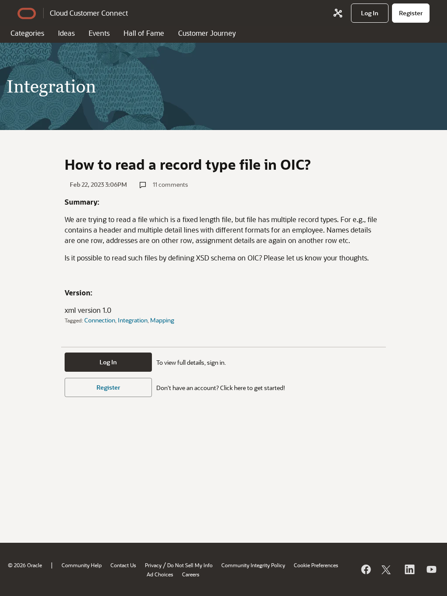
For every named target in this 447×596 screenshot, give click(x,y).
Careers (190, 574)
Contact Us (123, 565)
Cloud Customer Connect (89, 12)
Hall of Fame (144, 33)
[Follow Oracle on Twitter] (387, 569)
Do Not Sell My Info (190, 565)
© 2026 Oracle (25, 565)
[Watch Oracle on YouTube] (431, 569)
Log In (108, 362)
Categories (27, 33)
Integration (133, 320)
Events (99, 33)
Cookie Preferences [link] (316, 565)
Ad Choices (160, 574)
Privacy (153, 565)
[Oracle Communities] (338, 13)
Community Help (82, 565)
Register (108, 387)
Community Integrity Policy (253, 565)
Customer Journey (207, 33)
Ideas (66, 33)
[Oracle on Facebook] (365, 569)
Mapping (162, 320)
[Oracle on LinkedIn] (409, 569)
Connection (99, 320)
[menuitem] (370, 13)
